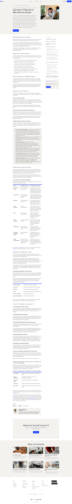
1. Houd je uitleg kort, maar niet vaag (52, 64)
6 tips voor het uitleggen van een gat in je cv (52, 63)
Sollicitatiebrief (15, 484)
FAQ (41, 1)
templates (14, 248)
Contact (33, 484)
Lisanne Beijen (20, 7)
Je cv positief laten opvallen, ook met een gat (52, 60)
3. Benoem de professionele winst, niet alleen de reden (52, 68)
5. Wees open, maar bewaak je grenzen (52, 71)
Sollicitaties (14, 486)
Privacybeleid (34, 487)
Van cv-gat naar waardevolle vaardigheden (53, 55)
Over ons (43, 483)
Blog (13, 5)
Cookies (33, 488)
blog (17, 358)
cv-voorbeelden (20, 247)
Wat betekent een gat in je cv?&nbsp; (51, 39)
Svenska (41, 494)
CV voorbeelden (25, 484)
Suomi (38, 494)
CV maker (14, 483)
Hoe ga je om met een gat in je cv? (51, 46)
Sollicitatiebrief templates (25, 487)
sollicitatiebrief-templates (32, 398)
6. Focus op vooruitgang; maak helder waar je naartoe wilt (53, 73)
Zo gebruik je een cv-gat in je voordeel (51, 54)
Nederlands (34, 494)
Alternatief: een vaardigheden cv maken (51, 57)
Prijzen (37, 1)
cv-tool (30, 394)
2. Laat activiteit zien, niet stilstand (51, 66)
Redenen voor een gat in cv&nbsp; (51, 41)
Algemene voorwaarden (36, 486)
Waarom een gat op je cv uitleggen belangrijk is (51, 44)
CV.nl (37, 502)
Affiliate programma (45, 485)
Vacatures (14, 485)
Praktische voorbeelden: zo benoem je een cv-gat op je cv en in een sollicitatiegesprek (52, 76)
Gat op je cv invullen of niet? (51, 48)
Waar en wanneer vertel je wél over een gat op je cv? (53, 50)
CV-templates (25, 483)
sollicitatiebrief (15, 397)
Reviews (43, 484)
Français (30, 494)
